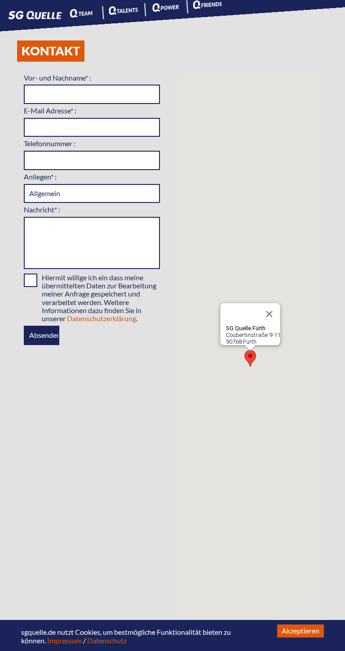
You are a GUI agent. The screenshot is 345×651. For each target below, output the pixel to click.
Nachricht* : (42, 209)
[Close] (269, 314)
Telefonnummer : (49, 143)
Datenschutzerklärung (101, 318)
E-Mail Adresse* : (50, 110)
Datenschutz (107, 640)
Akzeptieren (300, 630)
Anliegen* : (40, 176)
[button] (250, 358)
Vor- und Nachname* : (57, 77)
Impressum (64, 640)
